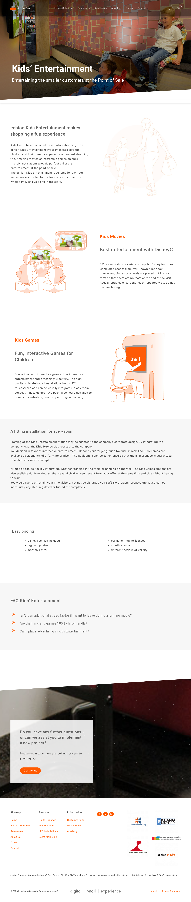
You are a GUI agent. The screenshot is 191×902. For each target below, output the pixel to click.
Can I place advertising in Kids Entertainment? (54, 631)
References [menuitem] (100, 8)
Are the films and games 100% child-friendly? (53, 623)
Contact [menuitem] (141, 8)
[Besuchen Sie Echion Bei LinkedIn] (111, 814)
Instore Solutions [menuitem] (63, 8)
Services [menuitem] (82, 8)
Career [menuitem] (129, 8)
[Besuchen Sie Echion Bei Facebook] (99, 814)
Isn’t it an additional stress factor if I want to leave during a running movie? (76, 615)
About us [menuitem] (116, 8)
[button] (95, 616)
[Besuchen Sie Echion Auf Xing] (105, 814)
